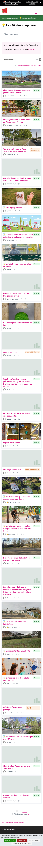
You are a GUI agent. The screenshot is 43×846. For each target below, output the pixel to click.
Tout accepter (10, 840)
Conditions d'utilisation (8, 829)
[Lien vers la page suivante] (24, 811)
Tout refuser (22, 840)
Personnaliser (34, 840)
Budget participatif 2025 (10, 18)
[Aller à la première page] (16, 11)
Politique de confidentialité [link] (21, 843)
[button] (37, 59)
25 (29, 814)
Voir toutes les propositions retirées (13, 822)
